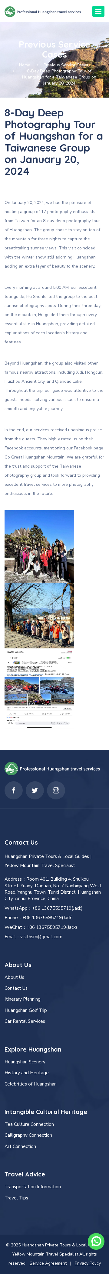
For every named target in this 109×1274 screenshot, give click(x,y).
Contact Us (16, 988)
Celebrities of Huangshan (31, 1084)
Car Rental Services (25, 1021)
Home (24, 65)
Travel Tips (16, 1198)
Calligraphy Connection (28, 1135)
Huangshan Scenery (25, 1062)
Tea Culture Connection (29, 1124)
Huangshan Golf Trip (26, 1010)
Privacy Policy (88, 1263)
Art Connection (20, 1146)
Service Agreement (48, 1263)
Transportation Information (33, 1187)
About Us (14, 977)
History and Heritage (27, 1073)
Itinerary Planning (23, 999)
